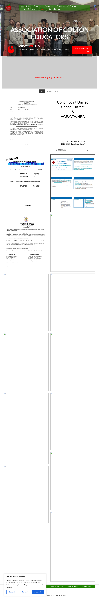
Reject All (25, 592)
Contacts (49, 6)
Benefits (37, 6)
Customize (12, 592)
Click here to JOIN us (82, 50)
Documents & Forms (66, 6)
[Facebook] (95, 6)
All (42, 91)
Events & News (28, 9)
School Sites (54, 9)
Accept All (38, 592)
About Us (25, 6)
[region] (25, 585)
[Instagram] (96, 9)
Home (42, 9)
